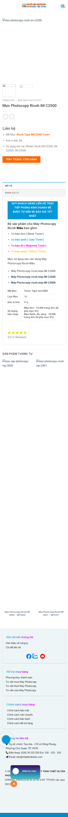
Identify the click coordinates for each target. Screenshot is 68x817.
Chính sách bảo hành (18, 718)
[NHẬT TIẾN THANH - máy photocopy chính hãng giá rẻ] (34, 6)
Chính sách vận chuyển (19, 714)
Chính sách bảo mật (18, 710)
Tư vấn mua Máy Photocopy (21, 681)
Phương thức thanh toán (19, 677)
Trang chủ (8, 100)
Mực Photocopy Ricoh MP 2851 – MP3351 (51, 613)
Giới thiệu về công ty (17, 643)
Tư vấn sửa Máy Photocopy (21, 690)
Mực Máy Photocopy (30, 100)
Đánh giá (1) (12, 192)
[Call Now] (6, 739)
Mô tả (8, 186)
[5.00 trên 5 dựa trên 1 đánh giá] (34, 123)
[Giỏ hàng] (63, 6)
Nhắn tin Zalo (29, 771)
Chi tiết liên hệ (13, 647)
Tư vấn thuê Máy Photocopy (21, 686)
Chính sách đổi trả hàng (19, 723)
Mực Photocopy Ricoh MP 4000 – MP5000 (17, 613)
